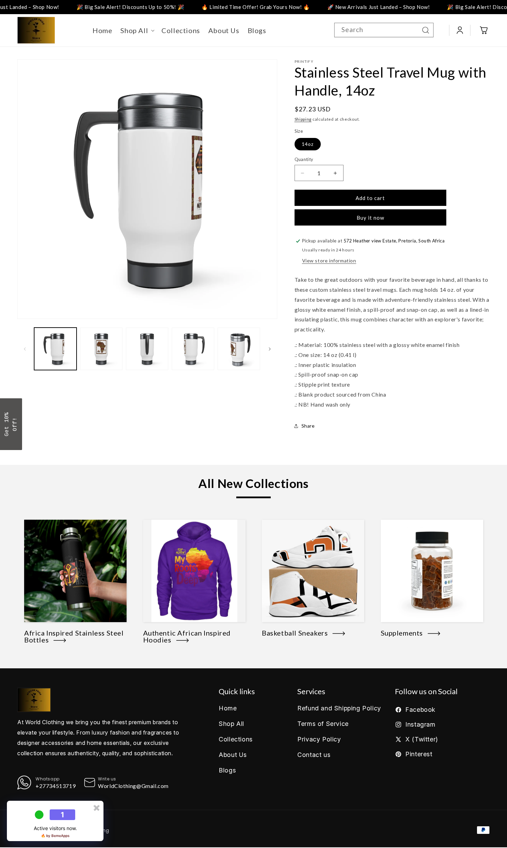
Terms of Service (323, 723)
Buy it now (370, 218)
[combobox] (384, 30)
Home (228, 708)
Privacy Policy (319, 739)
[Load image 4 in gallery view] (193, 349)
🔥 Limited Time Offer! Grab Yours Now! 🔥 (226, 7)
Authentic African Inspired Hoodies (187, 636)
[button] (136, 30)
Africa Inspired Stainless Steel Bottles (74, 636)
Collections (236, 739)
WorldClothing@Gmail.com (133, 785)
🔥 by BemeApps (55, 836)
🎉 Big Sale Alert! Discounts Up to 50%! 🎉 (101, 7)
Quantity (304, 159)
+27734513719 (56, 785)
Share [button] (308, 426)
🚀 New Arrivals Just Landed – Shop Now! (348, 7)
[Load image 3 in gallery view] (147, 349)
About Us (233, 754)
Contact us (313, 754)
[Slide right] (269, 349)
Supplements (404, 632)
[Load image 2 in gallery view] (101, 349)
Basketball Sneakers (297, 632)
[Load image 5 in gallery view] (239, 349)
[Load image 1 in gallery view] (55, 349)
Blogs (227, 770)
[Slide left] (24, 349)
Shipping (303, 119)
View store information (329, 260)
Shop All (231, 723)
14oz (308, 144)
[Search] (425, 30)
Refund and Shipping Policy (339, 708)
